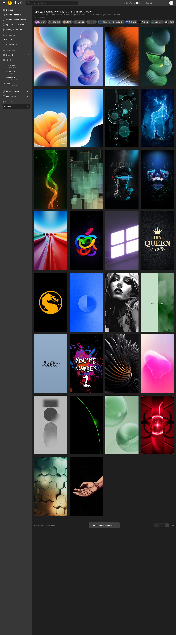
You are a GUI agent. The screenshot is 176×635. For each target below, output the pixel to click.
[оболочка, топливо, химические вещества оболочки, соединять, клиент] (86, 56)
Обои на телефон (14, 15)
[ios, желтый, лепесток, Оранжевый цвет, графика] (50, 118)
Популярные (11, 44)
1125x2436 (10, 72)
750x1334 (10, 84)
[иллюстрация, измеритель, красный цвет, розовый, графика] (157, 363)
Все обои (10, 10)
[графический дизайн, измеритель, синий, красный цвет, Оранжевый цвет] (50, 240)
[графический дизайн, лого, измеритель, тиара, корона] (157, 240)
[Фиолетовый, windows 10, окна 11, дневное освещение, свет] (122, 240)
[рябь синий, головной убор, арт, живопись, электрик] (122, 179)
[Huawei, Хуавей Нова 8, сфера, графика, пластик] (122, 425)
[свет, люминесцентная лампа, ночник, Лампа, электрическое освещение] (157, 425)
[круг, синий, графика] (86, 302)
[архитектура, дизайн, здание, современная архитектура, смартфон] (50, 486)
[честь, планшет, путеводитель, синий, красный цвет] (50, 56)
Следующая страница (102, 525)
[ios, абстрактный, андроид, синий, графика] (86, 118)
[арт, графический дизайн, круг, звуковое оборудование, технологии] (122, 118)
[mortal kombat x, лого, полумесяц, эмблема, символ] (50, 302)
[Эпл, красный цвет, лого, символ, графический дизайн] (86, 240)
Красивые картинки (15, 24)
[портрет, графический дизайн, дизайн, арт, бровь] (122, 302)
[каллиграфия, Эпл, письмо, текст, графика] (50, 363)
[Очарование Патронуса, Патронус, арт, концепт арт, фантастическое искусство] (157, 118)
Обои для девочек (14, 29)
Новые (9, 40)
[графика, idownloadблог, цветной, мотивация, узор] (157, 302)
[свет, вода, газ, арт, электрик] (50, 179)
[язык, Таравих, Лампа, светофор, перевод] (86, 486)
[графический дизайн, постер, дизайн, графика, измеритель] (86, 363)
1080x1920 (10, 78)
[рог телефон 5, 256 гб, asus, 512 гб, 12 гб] (157, 179)
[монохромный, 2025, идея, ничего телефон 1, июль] (50, 425)
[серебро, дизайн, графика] (122, 363)
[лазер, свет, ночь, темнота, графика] (86, 425)
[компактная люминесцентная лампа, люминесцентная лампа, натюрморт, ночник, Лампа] (157, 56)
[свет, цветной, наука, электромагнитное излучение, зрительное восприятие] (122, 56)
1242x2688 (10, 66)
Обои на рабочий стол (16, 19)
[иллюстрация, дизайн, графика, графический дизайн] (86, 179)
